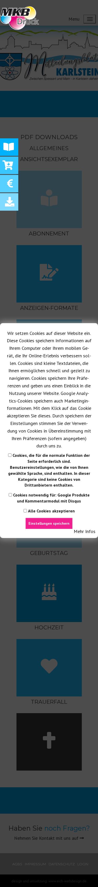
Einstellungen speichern (49, 523)
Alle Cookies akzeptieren (51, 510)
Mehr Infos (84, 531)
